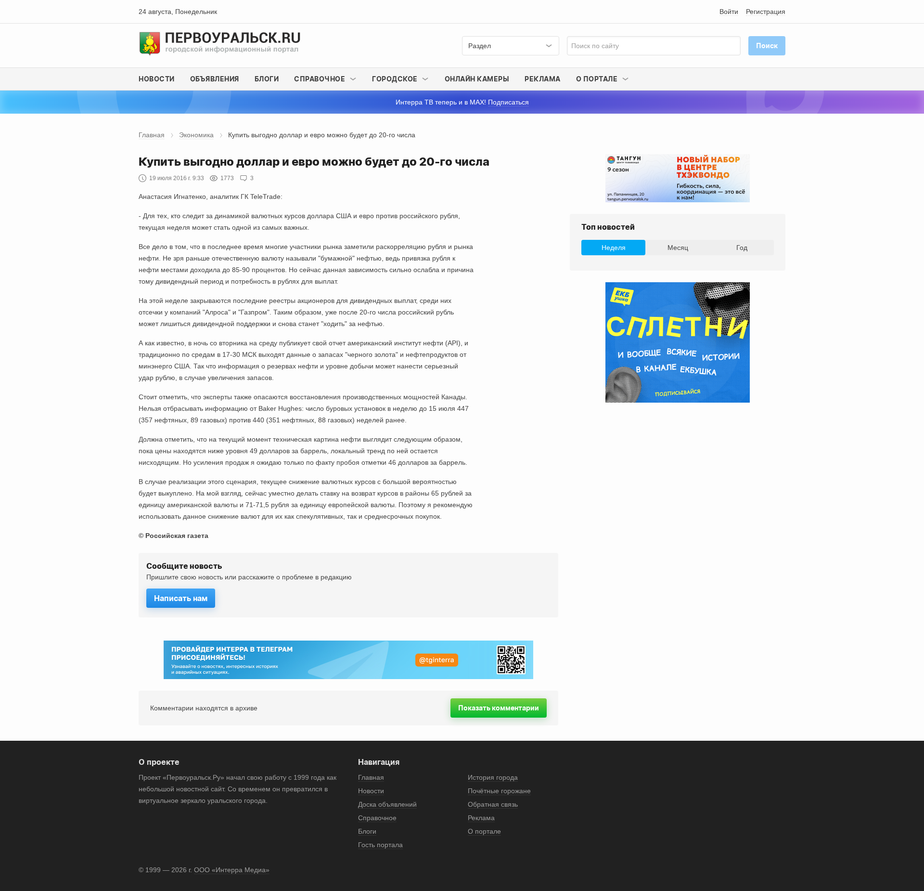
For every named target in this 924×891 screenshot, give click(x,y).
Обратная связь (493, 804)
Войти (728, 11)
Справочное (377, 818)
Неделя (614, 247)
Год (741, 247)
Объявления (214, 79)
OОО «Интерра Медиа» (232, 870)
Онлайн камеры (477, 79)
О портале (484, 831)
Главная (152, 135)
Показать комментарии (498, 708)
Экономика (196, 135)
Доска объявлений (387, 804)
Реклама (543, 79)
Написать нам (180, 598)
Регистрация (765, 11)
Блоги (267, 79)
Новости (157, 79)
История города (493, 777)
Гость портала (380, 845)
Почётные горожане (499, 791)
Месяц (677, 247)
